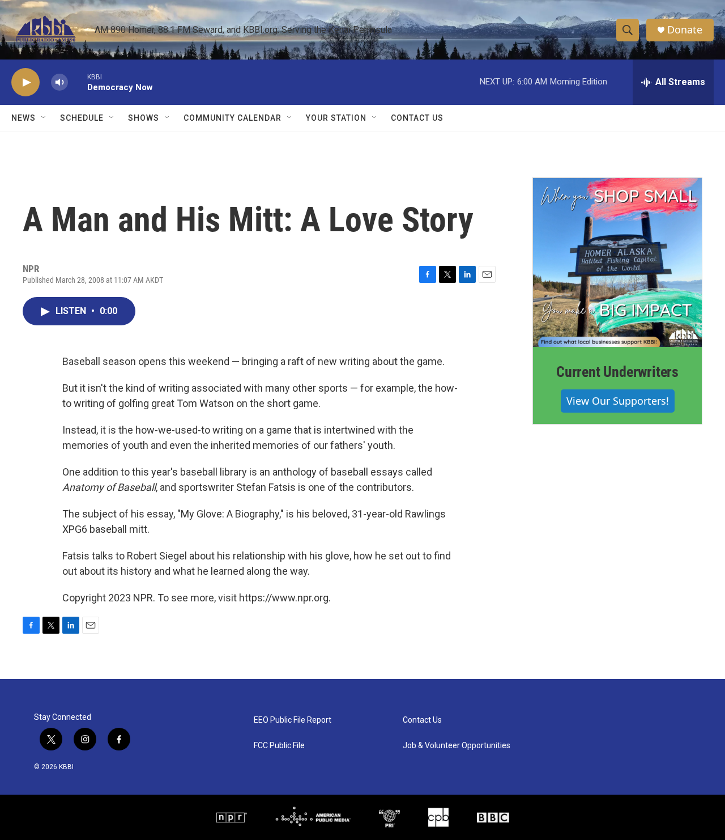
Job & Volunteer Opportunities (456, 745)
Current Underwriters (617, 371)
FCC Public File (279, 745)
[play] (25, 82)
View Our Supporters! (617, 401)
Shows (143, 117)
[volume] (59, 82)
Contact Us (417, 117)
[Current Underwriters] (617, 262)
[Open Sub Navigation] (44, 117)
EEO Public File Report (292, 720)
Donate (684, 30)
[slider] (77, 82)
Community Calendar (233, 117)
